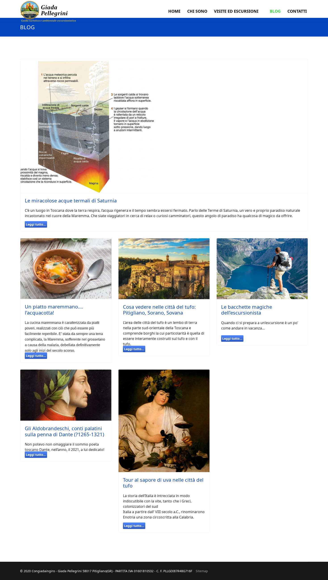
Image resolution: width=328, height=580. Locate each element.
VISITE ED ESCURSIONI (236, 11)
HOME (174, 11)
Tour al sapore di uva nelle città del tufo (163, 482)
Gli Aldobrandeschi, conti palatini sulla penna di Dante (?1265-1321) (64, 431)
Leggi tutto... (36, 224)
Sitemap (202, 571)
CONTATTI (297, 11)
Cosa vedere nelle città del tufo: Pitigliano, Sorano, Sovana (159, 309)
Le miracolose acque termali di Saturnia (71, 200)
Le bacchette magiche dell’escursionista (246, 309)
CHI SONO (197, 11)
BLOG (275, 11)
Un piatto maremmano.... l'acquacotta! (54, 309)
